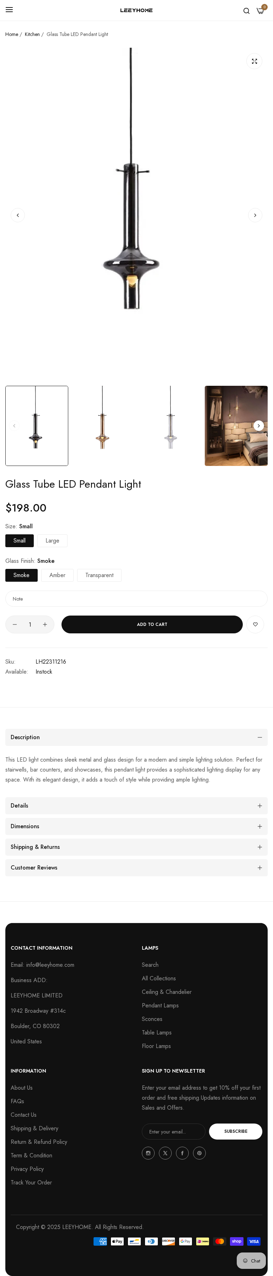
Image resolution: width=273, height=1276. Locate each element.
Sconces (152, 1019)
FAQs (17, 1101)
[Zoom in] (254, 61)
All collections (159, 978)
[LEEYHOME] (136, 10)
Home (11, 34)
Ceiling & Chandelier (167, 992)
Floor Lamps (156, 1046)
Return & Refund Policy (39, 1142)
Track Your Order (31, 1182)
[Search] (246, 10)
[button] (255, 215)
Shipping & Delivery (34, 1128)
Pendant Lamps (160, 1005)
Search (150, 965)
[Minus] (15, 624)
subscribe (235, 1131)
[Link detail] (148, 1153)
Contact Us (24, 1115)
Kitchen (32, 34)
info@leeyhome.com (50, 965)
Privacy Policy (27, 1169)
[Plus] (45, 624)
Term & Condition (31, 1155)
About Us (22, 1088)
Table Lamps (157, 1032)
